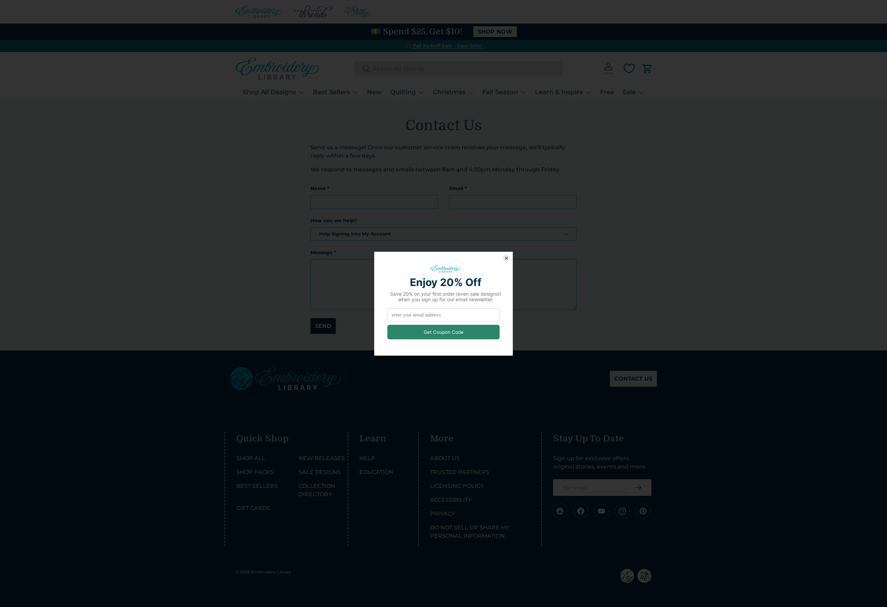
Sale (629, 92)
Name (318, 188)
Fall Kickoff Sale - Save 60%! (447, 46)
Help (367, 458)
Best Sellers (331, 92)
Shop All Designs (269, 92)
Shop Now (495, 31)
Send (323, 326)
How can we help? (333, 220)
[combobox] (458, 68)
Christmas (449, 92)
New (374, 92)
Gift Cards (253, 508)
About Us (445, 458)
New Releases (322, 458)
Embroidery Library (271, 571)
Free (607, 92)
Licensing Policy (457, 486)
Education (376, 472)
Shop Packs (255, 472)
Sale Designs (320, 472)
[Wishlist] (629, 68)
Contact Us (633, 378)
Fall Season (500, 92)
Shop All (250, 458)
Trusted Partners (459, 472)
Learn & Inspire (559, 92)
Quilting (403, 92)
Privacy (442, 513)
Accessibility (451, 500)
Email (456, 188)
